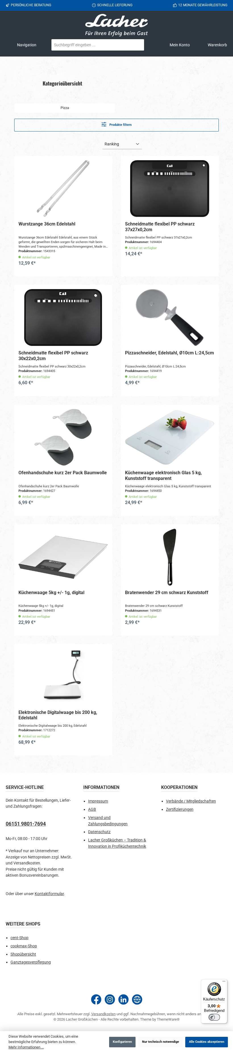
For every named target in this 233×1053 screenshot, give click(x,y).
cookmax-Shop (24, 946)
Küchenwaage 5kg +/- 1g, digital (51, 592)
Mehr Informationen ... (26, 1047)
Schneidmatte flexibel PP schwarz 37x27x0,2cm (160, 226)
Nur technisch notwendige (160, 1042)
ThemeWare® (168, 1019)
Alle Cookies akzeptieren (206, 1042)
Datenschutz (99, 832)
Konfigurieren (122, 1042)
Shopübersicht (23, 954)
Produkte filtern (120, 125)
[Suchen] (137, 45)
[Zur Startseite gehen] (116, 25)
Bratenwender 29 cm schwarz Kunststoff (166, 592)
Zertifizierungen (180, 809)
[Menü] (223, 982)
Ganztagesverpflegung (31, 962)
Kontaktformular (49, 893)
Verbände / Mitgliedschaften (191, 801)
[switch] (214, 1017)
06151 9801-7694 (26, 824)
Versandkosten (103, 1014)
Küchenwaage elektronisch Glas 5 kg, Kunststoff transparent (163, 475)
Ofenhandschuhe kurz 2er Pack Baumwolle (62, 472)
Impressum (98, 801)
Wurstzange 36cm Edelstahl (46, 224)
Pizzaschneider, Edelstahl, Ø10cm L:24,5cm (169, 353)
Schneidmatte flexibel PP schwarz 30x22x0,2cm (53, 355)
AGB (92, 809)
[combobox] (91, 45)
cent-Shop (19, 937)
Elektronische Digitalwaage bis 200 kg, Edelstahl (57, 715)
